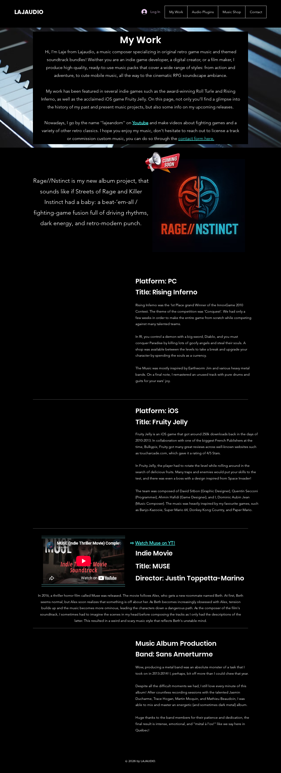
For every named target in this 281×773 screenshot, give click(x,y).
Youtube (140, 122)
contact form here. (196, 138)
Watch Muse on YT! (155, 543)
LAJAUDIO (28, 12)
